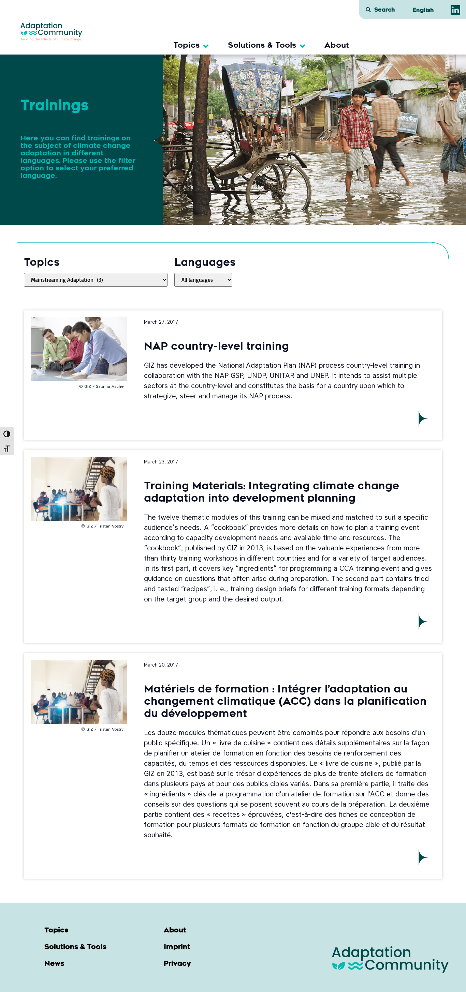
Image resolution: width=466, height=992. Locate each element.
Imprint (177, 947)
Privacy (177, 964)
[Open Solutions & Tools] (302, 46)
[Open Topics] (206, 46)
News (54, 964)
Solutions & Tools (75, 947)
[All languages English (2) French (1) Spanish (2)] (203, 280)
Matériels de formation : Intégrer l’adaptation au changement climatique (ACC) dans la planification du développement (285, 702)
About (175, 930)
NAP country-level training (216, 347)
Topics (56, 930)
